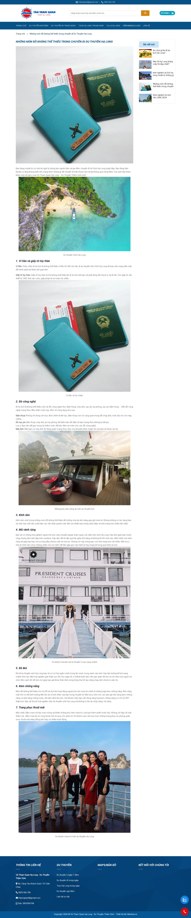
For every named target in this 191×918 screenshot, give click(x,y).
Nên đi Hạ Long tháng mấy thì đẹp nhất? (163, 62)
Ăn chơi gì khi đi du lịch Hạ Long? (161, 51)
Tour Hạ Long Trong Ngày (91, 25)
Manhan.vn (132, 914)
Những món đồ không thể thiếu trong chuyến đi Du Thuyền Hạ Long (163, 85)
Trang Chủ (21, 25)
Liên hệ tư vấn (63, 896)
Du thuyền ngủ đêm (66, 891)
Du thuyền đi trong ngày (63, 25)
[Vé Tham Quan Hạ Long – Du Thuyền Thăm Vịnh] (40, 13)
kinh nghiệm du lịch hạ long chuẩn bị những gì (163, 73)
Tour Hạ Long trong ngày (68, 886)
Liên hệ (146, 25)
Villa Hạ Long (113, 25)
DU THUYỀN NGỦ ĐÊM (38, 25)
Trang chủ (20, 34)
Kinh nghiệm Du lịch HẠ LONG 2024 (162, 96)
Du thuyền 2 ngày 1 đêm (68, 875)
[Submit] (145, 13)
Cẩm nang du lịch (131, 25)
